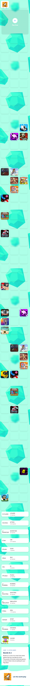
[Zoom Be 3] (24, 57)
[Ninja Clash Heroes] (24, 171)
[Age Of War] (24, 66)
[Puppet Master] (14, 180)
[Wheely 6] (14, 489)
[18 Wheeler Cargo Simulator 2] (14, 497)
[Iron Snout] (5, 339)
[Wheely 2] (14, 480)
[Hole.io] (5, 330)
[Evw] (5, 312)
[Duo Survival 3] (24, 4)
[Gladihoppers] (24, 136)
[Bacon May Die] (5, 83)
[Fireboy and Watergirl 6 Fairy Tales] (5, 48)
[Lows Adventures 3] (5, 497)
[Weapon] (14, 224)
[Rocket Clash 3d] (5, 189)
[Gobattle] (5, 66)
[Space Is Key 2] (5, 462)
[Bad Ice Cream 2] (5, 427)
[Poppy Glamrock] (5, 180)
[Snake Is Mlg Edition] (5, 374)
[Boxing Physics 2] (5, 286)
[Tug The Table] (14, 216)
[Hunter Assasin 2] (5, 154)
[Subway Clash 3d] (5, 207)
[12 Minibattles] (14, 66)
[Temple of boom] (5, 216)
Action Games (12, 650)
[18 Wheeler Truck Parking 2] (5, 506)
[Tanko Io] (5, 392)
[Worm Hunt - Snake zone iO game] (5, 409)
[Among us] (5, 75)
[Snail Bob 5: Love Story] (5, 453)
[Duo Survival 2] (14, 4)
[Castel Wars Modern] (5, 119)
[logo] (4, 4)
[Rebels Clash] (14, 242)
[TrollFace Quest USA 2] (5, 480)
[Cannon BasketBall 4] (24, 110)
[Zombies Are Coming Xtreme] (5, 242)
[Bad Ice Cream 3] (14, 427)
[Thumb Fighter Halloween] (5, 57)
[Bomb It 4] (24, 92)
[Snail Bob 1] (5, 445)
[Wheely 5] (5, 489)
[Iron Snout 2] (24, 154)
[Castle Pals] (14, 119)
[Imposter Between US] (14, 154)
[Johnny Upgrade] (14, 436)
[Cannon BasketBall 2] (5, 110)
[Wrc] (5, 233)
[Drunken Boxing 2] (5, 127)
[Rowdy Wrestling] (24, 189)
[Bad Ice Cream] (24, 427)
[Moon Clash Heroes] (5, 348)
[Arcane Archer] (14, 75)
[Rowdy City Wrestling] (14, 189)
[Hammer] (5, 145)
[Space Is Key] (24, 462)
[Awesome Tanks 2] (24, 75)
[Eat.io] (24, 127)
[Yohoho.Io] (14, 233)
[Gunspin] (5, 321)
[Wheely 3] (24, 480)
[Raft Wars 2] (24, 180)
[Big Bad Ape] (14, 83)
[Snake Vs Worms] (5, 198)
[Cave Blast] (24, 119)
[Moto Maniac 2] (5, 171)
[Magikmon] (14, 163)
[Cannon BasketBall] (5, 295)
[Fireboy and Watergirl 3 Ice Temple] (14, 39)
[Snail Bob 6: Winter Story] (14, 453)
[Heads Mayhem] (14, 145)
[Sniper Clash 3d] (14, 198)
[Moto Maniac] (14, 171)
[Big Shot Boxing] (24, 83)
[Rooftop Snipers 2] (24, 48)
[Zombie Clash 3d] (24, 233)
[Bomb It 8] (24, 277)
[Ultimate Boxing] (5, 401)
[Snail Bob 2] (14, 445)
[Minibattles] (24, 163)
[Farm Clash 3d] (5, 136)
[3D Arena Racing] (24, 506)
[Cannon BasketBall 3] (14, 110)
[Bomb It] (24, 101)
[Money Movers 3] (14, 48)
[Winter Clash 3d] (24, 224)
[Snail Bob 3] (24, 445)
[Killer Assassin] (5, 163)
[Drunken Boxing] (14, 127)
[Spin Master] (5, 383)
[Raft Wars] (5, 365)
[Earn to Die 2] (5, 418)
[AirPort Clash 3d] (5, 251)
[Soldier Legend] (24, 198)
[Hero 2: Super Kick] (24, 145)
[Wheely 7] (24, 489)
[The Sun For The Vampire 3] (5, 471)
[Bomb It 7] (14, 101)
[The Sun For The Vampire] (14, 471)
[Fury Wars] (14, 136)
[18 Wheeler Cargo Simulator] (24, 497)
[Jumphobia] (24, 436)
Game (4, 650)
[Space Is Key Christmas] (14, 462)
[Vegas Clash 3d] (5, 224)
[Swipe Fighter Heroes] (24, 207)
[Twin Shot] (24, 216)
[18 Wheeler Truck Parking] (14, 506)
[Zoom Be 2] (14, 57)
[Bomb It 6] (5, 101)
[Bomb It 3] (14, 92)
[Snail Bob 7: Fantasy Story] (24, 453)
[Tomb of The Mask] (24, 471)
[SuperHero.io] (14, 207)
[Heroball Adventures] (5, 436)
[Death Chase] (5, 304)
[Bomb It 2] (5, 92)
